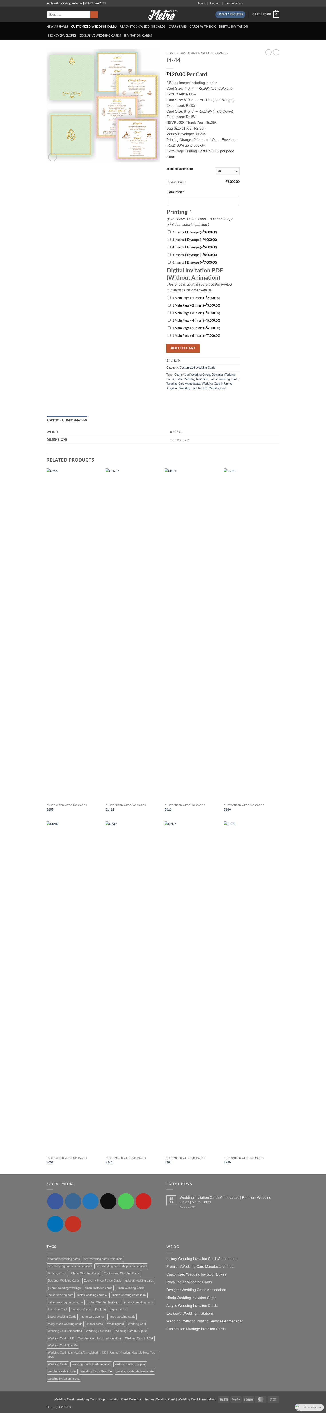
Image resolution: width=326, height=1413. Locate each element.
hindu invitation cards (98, 1288)
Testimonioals (234, 3)
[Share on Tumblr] (196, 398)
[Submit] (94, 14)
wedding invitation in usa (63, 1378)
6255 (50, 809)
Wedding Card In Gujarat (131, 1331)
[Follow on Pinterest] (268, 3)
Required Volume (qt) (179, 169)
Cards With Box (203, 26)
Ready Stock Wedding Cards (142, 26)
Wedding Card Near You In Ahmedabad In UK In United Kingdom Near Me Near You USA (101, 1355)
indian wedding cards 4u (92, 1295)
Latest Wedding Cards (224, 379)
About (201, 3)
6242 (109, 1162)
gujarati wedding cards (139, 1280)
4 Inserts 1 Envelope (194, 247)
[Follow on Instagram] (251, 3)
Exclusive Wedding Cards (100, 35)
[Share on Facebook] (169, 398)
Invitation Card (57, 1309)
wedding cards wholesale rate (135, 1371)
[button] (230, 14)
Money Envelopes (62, 35)
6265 (227, 1162)
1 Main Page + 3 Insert (196, 313)
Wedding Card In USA (193, 388)
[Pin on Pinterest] (185, 398)
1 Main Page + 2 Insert (196, 305)
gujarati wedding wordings (64, 1288)
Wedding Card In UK (61, 1338)
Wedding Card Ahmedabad (183, 383)
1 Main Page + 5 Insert (196, 328)
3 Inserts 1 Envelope (194, 240)
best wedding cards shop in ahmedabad (121, 1266)
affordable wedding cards (64, 1259)
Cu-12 (110, 809)
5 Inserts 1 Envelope (194, 255)
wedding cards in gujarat (130, 1364)
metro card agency (92, 1316)
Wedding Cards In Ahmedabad (91, 1364)
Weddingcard (217, 388)
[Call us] (264, 3)
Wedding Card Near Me (63, 1345)
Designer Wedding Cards (64, 1280)
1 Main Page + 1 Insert (196, 298)
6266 (227, 809)
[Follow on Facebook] (247, 3)
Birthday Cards (57, 1273)
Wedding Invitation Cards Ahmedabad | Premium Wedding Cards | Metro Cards (225, 1200)
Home (171, 53)
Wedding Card (137, 1324)
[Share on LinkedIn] (190, 398)
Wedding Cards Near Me (96, 1371)
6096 (50, 1162)
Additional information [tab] (67, 420)
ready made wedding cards (65, 1324)
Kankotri (100, 1309)
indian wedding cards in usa (65, 1302)
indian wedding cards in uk (129, 1295)
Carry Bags (178, 26)
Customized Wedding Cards (94, 26)
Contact (215, 3)
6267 (168, 1162)
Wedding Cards (57, 1364)
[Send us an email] (260, 3)
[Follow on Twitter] (256, 3)
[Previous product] (276, 52)
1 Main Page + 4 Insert (196, 320)
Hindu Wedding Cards (130, 1288)
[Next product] (268, 52)
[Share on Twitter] (174, 398)
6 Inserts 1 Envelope (194, 262)
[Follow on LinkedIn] (273, 3)
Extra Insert (175, 192)
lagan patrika (118, 1309)
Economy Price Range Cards (102, 1280)
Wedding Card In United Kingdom (99, 1338)
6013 (168, 809)
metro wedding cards (122, 1316)
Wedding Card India (98, 1331)
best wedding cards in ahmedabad (70, 1266)
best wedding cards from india (103, 1259)
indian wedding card (60, 1295)
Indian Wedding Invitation (192, 379)
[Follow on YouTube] (277, 3)
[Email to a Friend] (180, 398)
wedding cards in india (62, 1371)
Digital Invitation (233, 26)
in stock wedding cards (139, 1302)
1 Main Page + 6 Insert (196, 335)
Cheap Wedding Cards (85, 1273)
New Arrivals (57, 26)
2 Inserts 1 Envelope (194, 232)
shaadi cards (94, 1324)
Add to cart (183, 348)
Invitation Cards (138, 35)
